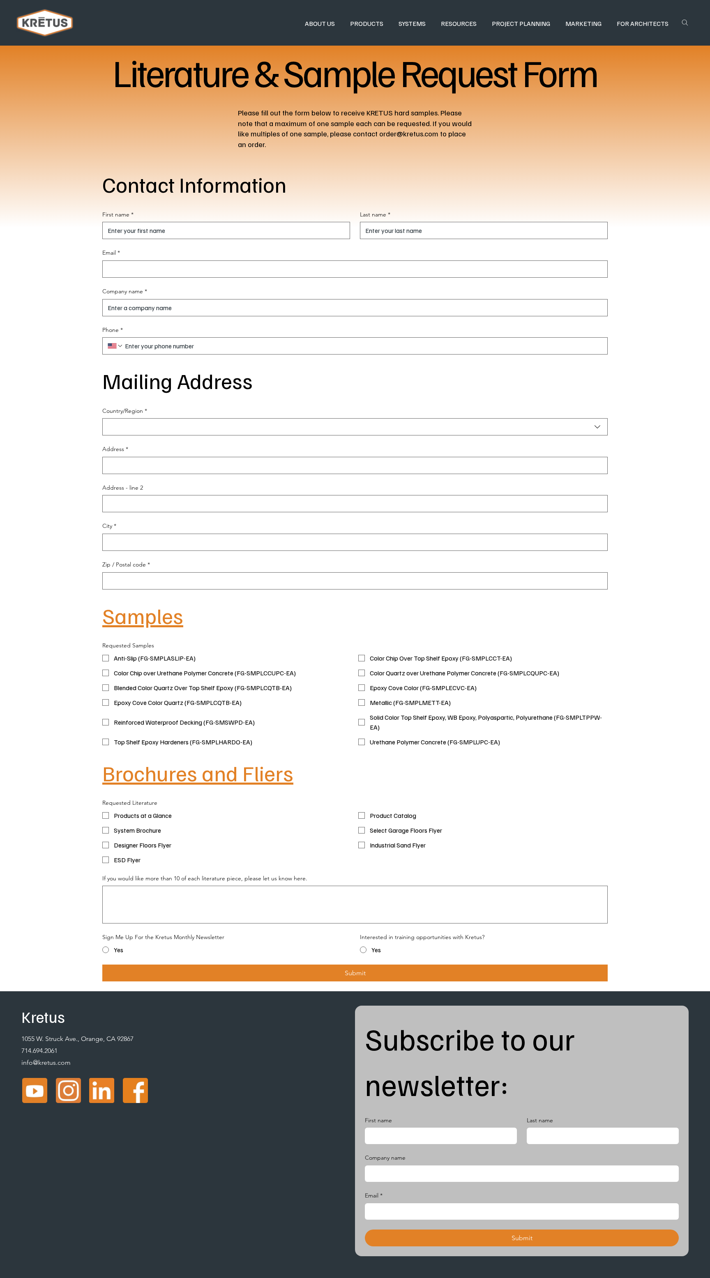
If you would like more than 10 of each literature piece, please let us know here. (204, 878)
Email (111, 252)
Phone (112, 330)
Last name (375, 214)
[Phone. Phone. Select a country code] (115, 346)
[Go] (685, 22)
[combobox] (355, 427)
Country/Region (124, 410)
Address (115, 449)
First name (118, 214)
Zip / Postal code (126, 564)
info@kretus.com (46, 1062)
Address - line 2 (122, 487)
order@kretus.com (408, 133)
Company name (124, 291)
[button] (320, 23)
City (109, 526)
